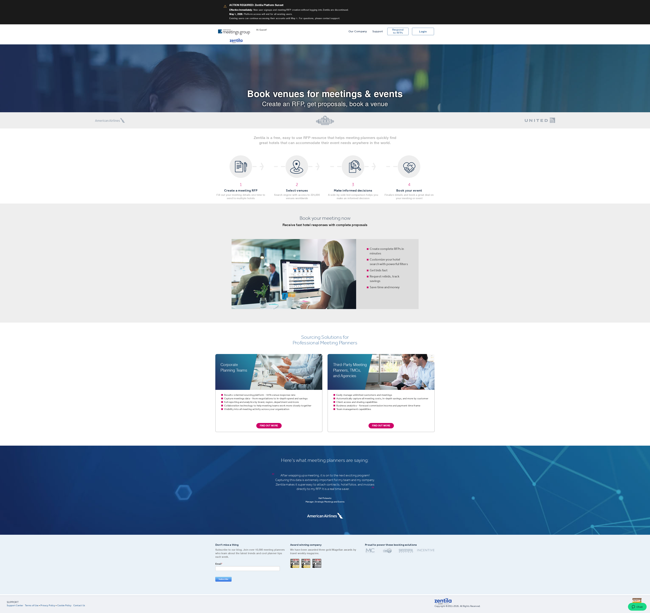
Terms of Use (31, 605)
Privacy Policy (47, 605)
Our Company (358, 31)
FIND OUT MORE (269, 425)
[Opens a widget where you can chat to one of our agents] (637, 607)
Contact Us (79, 605)
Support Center (15, 605)
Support (377, 31)
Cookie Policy (64, 605)
